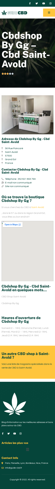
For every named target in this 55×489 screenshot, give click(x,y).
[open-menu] (49, 13)
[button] (27, 450)
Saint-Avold (37, 207)
